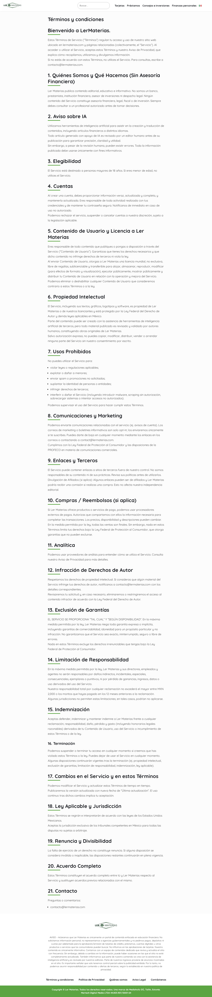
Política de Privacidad (91, 979)
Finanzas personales (184, 5)
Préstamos (133, 5)
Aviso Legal (139, 979)
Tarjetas (119, 5)
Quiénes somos (118, 979)
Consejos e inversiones (155, 5)
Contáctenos (158, 979)
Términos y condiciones (60, 979)
